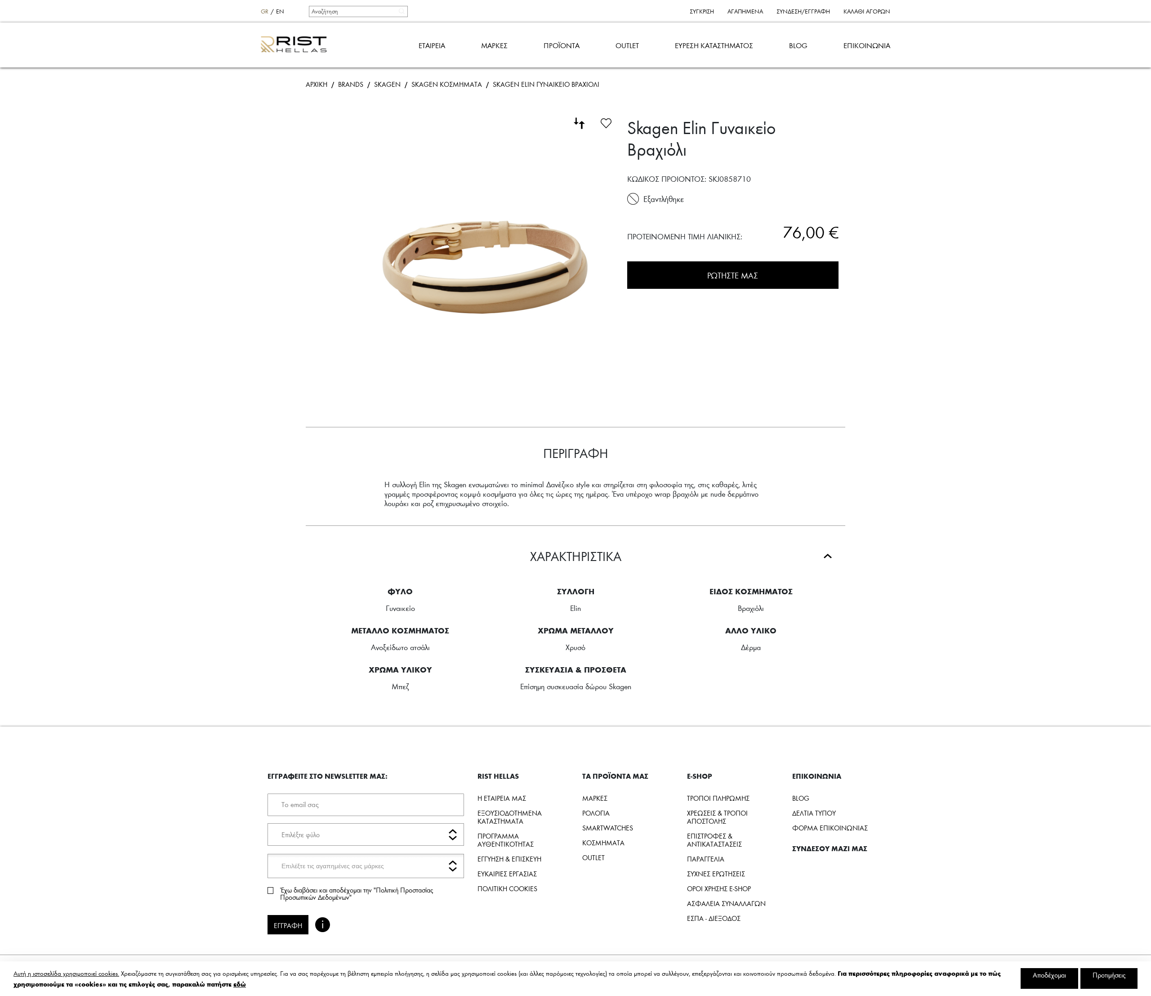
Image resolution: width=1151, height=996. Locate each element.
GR (264, 11)
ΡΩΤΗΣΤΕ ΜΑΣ (732, 275)
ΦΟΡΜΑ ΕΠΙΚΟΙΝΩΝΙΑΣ (830, 827)
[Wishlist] (606, 121)
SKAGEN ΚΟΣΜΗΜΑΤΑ (446, 84)
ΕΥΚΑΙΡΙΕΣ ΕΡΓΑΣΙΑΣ (507, 873)
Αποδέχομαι (1049, 974)
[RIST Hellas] (297, 45)
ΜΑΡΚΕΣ (494, 45)
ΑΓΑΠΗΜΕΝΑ (745, 11)
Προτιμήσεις (1109, 974)
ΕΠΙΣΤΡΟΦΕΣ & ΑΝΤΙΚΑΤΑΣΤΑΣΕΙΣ (714, 839)
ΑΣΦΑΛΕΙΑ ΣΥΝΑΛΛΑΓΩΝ (726, 903)
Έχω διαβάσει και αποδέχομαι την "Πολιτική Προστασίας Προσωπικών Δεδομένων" (356, 893)
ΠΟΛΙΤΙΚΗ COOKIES (507, 888)
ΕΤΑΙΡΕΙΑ (432, 45)
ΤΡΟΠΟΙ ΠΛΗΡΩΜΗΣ (718, 798)
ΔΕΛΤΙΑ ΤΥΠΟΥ (814, 812)
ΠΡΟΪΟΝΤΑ (562, 45)
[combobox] (358, 11)
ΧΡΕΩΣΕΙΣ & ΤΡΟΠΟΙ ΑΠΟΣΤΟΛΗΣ (717, 817)
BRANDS (350, 84)
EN (280, 11)
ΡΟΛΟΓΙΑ (596, 812)
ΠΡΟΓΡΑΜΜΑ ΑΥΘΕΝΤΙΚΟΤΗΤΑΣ (505, 839)
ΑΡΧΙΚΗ (316, 84)
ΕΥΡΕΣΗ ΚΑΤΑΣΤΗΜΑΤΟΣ (714, 45)
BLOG (798, 45)
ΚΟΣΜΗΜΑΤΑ (603, 842)
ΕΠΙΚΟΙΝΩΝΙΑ (866, 45)
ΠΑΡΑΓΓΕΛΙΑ (705, 858)
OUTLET (627, 45)
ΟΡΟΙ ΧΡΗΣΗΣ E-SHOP (719, 888)
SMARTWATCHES (607, 827)
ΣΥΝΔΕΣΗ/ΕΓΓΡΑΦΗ (803, 11)
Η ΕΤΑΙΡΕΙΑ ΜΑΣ (501, 798)
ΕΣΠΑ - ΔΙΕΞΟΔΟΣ (714, 918)
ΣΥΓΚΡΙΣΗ (702, 11)
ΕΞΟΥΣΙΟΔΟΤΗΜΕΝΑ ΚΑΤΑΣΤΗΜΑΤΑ (509, 817)
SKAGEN (387, 84)
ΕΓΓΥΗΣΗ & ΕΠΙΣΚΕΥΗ (509, 858)
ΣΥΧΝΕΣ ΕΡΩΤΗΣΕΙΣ (716, 873)
